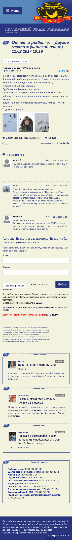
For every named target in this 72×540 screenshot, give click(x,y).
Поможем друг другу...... (19, 486)
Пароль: (7, 267)
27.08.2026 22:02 (42, 492)
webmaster (51, 538)
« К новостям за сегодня (15, 61)
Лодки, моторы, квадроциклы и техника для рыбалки (34, 495)
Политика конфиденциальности (38, 530)
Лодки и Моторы (16, 477)
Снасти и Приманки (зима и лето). (24, 480)
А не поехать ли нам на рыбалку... (24, 489)
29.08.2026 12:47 (54, 472)
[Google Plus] (67, 70)
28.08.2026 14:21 (40, 486)
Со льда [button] (52, 138)
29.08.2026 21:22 (33, 469)
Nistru (21, 361)
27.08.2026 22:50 (51, 489)
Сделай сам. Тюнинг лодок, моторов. (26, 472)
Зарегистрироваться (14, 286)
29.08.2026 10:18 (33, 477)
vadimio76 (64, 143)
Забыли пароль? (39, 284)
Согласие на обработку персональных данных (25, 533)
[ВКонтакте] (60, 70)
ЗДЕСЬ (39, 303)
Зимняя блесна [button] (13, 138)
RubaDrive (23, 395)
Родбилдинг (14, 483)
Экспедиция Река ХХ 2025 (20, 492)
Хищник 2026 (14, 475)
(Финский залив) (22, 68)
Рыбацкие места (16, 469)
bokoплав (23, 432)
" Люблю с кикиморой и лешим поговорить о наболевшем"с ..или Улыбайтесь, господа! (39, 439)
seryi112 (17, 160)
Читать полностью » (19, 447)
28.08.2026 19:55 (50, 480)
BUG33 (16, 185)
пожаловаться (47, 143)
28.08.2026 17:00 (29, 483)
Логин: (6, 255)
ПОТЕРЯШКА (51, 315)
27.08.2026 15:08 (16, 498)
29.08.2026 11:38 (30, 475)
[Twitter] (63, 70)
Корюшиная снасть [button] (30, 138)
